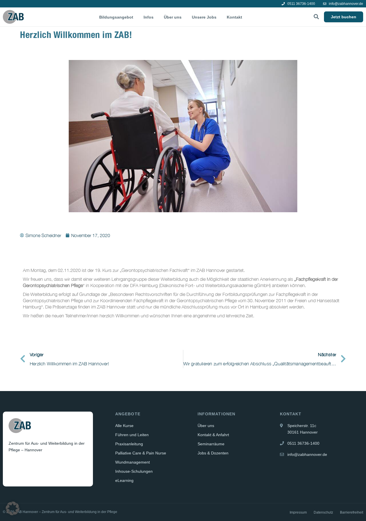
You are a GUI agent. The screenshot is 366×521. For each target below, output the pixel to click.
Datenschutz (323, 512)
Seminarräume (211, 444)
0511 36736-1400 (301, 4)
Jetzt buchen (343, 17)
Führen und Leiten (132, 434)
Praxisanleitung (129, 444)
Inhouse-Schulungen (134, 471)
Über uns (173, 17)
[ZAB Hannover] (13, 17)
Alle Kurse (124, 425)
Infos (149, 17)
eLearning (124, 480)
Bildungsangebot (116, 17)
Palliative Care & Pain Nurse (140, 453)
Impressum (298, 512)
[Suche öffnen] (316, 17)
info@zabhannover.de (345, 4)
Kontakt (234, 17)
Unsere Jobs (204, 17)
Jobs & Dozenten (213, 453)
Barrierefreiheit (351, 512)
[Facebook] (13, 464)
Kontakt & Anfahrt (213, 434)
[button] (12, 508)
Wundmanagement (132, 462)
